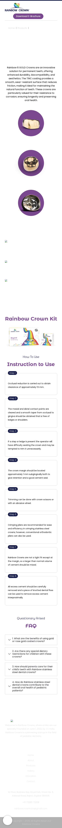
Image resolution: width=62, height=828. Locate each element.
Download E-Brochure (28, 16)
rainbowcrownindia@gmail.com (30, 808)
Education (31, 776)
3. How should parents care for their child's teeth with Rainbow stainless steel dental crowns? (32, 669)
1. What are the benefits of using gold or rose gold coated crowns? (33, 640)
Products (22, 28)
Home (11, 28)
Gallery (30, 770)
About (31, 760)
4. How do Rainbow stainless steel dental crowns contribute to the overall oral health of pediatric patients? (31, 686)
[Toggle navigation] (8, 16)
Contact (31, 781)
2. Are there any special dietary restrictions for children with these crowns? (31, 653)
